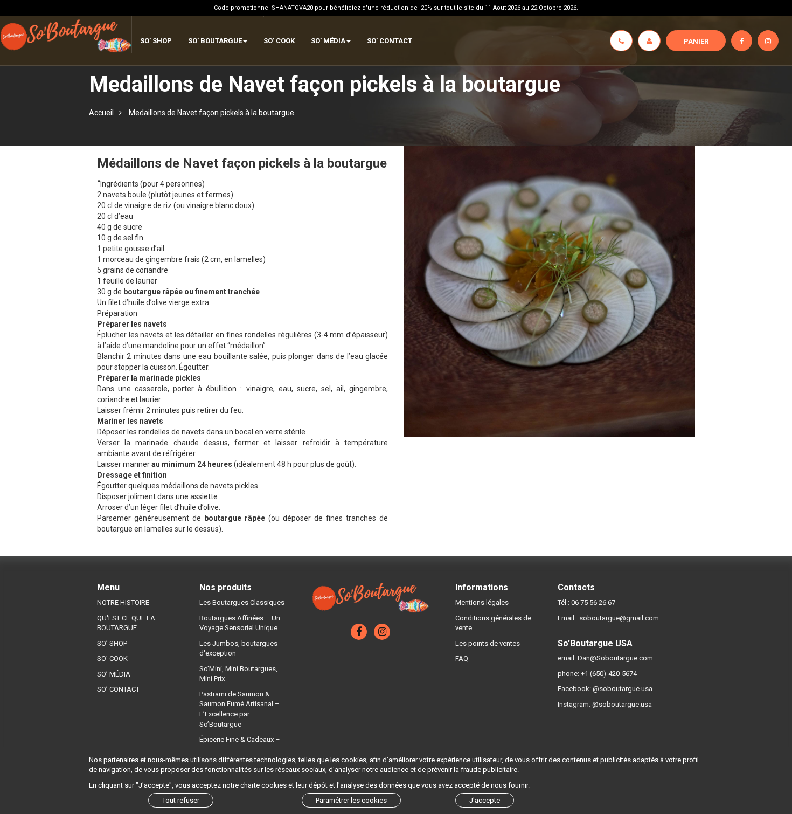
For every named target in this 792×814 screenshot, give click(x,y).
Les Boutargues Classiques (241, 602)
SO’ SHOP (112, 643)
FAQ (461, 658)
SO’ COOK (112, 658)
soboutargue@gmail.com (619, 618)
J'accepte (484, 800)
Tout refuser (180, 800)
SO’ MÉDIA (113, 674)
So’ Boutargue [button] (215, 41)
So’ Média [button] (328, 41)
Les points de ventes (487, 643)
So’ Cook (279, 41)
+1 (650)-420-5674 (609, 674)
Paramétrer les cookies (351, 800)
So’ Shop (156, 41)
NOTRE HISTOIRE (123, 602)
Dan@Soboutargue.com (615, 658)
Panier (696, 41)
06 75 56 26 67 (593, 602)
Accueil (101, 112)
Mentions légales (482, 602)
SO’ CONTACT (389, 41)
